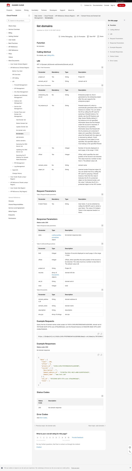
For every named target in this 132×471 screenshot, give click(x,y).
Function (113, 25)
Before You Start (17, 71)
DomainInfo (55, 275)
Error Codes (114, 60)
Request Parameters (116, 38)
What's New (12, 26)
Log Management (19, 166)
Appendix (15, 170)
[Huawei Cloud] (15, 5)
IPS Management (19, 163)
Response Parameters (117, 43)
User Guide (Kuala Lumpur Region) (18, 178)
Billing (10, 33)
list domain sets (21, 130)
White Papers (13, 211)
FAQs (10, 53)
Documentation (98, 5)
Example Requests (116, 47)
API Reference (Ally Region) (18, 191)
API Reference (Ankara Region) (19, 67)
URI (111, 34)
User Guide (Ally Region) (17, 188)
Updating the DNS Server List (21, 151)
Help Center (38, 16)
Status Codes (114, 56)
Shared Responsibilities (16, 204)
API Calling (15, 78)
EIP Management (19, 88)
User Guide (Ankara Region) (18, 64)
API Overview (16, 74)
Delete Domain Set (21, 123)
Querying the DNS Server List (21, 145)
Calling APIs (50, 55)
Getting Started (13, 36)
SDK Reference (13, 50)
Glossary (11, 201)
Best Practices (13, 43)
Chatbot (39, 447)
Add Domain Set (21, 120)
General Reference (14, 197)
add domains (20, 137)
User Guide (12, 40)
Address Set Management (18, 102)
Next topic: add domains (96, 425)
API (13, 81)
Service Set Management (18, 107)
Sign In (113, 5)
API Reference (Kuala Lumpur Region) (19, 183)
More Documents (14, 60)
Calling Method (115, 29)
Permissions (12, 218)
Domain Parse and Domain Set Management (19, 114)
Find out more (75, 468)
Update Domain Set (22, 126)
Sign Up (121, 5)
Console (106, 5)
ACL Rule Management (21, 92)
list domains (19, 133)
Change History (17, 173)
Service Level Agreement (16, 208)
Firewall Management (20, 85)
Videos (11, 57)
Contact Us (87, 5)
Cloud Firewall (48, 16)
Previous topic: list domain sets (46, 425)
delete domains (21, 140)
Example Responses (116, 52)
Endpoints (12, 215)
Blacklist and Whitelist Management (20, 96)
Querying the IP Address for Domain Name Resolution (22, 157)
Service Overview (14, 29)
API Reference (13, 47)
